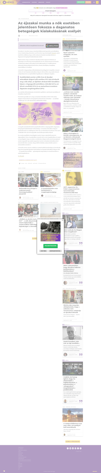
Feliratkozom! (50, 246)
